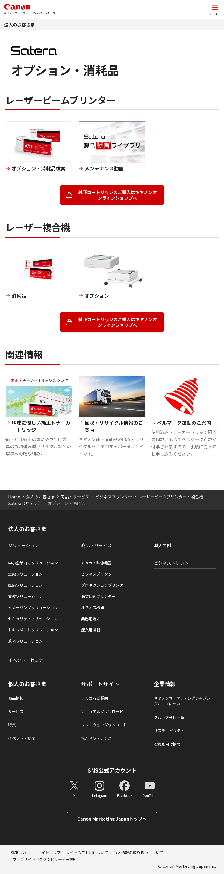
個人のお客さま (27, 684)
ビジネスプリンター (113, 496)
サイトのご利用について (87, 852)
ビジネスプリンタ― (98, 574)
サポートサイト (100, 684)
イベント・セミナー (28, 660)
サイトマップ (49, 852)
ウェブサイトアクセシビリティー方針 (45, 859)
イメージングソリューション (33, 607)
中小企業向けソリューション (33, 562)
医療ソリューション (25, 585)
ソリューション (23, 545)
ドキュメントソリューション (33, 630)
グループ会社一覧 (169, 717)
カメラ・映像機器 (96, 562)
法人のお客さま (19, 24)
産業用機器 (90, 630)
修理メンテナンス (96, 738)
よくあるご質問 (94, 698)
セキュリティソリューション (33, 618)
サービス (15, 711)
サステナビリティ (169, 730)
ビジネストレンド (171, 562)
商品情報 (15, 698)
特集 (12, 725)
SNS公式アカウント (112, 770)
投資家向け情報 (167, 744)
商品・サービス (75, 496)
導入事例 (162, 545)
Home (14, 496)
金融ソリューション (25, 574)
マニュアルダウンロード (102, 711)
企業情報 (165, 684)
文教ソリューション (25, 596)
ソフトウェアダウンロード (104, 725)
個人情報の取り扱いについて (138, 852)
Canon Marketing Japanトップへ (112, 818)
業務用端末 (90, 618)
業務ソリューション (25, 641)
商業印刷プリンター (98, 596)
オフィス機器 (92, 607)
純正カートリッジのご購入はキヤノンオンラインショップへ (117, 195)
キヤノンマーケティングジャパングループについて (182, 701)
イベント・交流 (21, 738)
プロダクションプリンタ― (104, 585)
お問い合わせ (20, 852)
